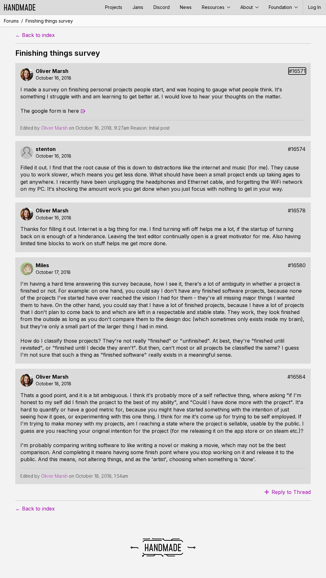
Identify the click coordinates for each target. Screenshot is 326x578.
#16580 (297, 265)
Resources (214, 7)
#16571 (297, 71)
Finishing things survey (49, 21)
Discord (161, 7)
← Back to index (35, 35)
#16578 (297, 211)
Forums (11, 21)
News (186, 7)
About (247, 7)
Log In (314, 7)
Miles (42, 265)
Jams (137, 7)
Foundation (281, 7)
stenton (46, 149)
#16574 (297, 149)
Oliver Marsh (52, 71)
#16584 (296, 377)
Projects (113, 7)
